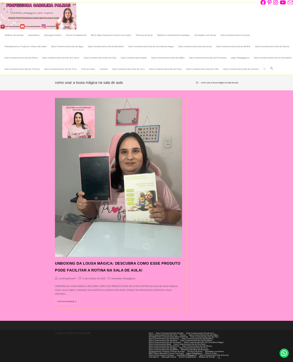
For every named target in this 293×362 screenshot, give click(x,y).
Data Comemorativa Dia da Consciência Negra (204, 342)
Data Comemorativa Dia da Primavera (165, 342)
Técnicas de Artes (195, 351)
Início (151, 333)
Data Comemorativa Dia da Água (163, 347)
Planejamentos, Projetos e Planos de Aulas (167, 351)
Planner (183, 335)
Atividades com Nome (214, 351)
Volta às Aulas (211, 353)
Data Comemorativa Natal (160, 344)
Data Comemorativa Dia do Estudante (196, 340)
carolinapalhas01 (67, 278)
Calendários (154, 357)
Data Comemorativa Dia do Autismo (164, 346)
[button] (284, 353)
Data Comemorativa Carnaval (161, 355)
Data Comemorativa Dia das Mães (203, 335)
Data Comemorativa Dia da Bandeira (197, 338)
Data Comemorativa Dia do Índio (170, 333)
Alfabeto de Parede (207, 357)
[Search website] (264, 69)
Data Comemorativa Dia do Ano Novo (190, 344)
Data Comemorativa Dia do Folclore (164, 338)
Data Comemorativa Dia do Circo (193, 347)
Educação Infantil (169, 357)
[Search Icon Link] (271, 69)
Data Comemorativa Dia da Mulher (164, 349)
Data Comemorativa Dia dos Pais (204, 336)
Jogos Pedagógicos (194, 353)
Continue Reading (68, 302)
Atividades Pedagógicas (123, 278)
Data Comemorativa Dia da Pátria (163, 340)
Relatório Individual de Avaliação (195, 349)
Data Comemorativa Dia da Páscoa (197, 346)
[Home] (197, 82)
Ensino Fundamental (187, 357)
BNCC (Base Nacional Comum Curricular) (166, 353)
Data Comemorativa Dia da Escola (214, 355)
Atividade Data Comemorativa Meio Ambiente (168, 336)
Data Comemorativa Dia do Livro (200, 333)
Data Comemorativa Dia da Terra (163, 335)
